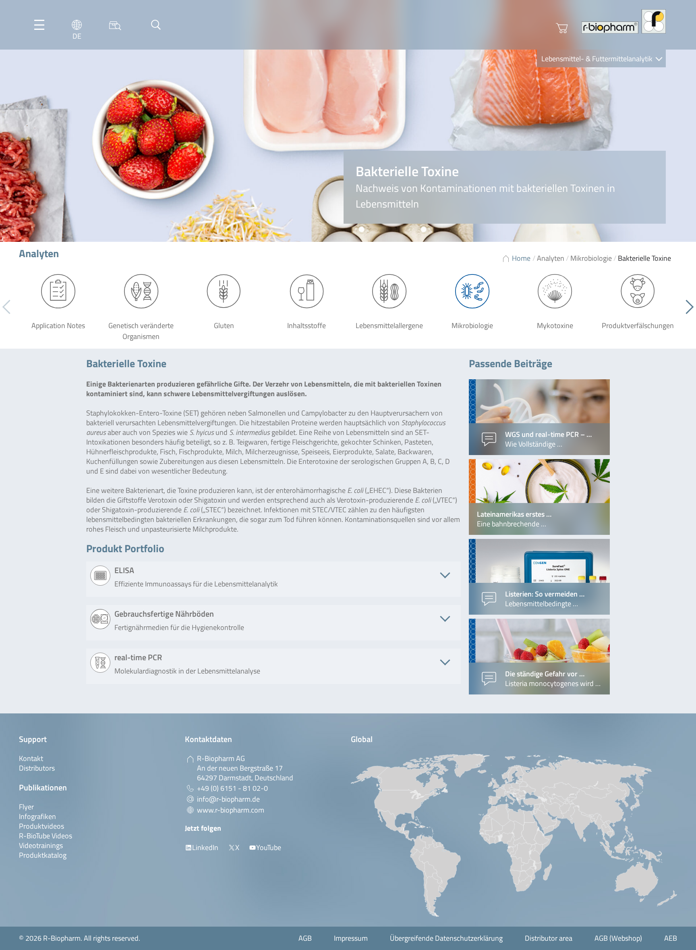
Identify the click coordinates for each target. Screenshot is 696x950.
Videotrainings (41, 845)
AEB (670, 938)
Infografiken (37, 816)
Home (521, 258)
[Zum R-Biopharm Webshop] (562, 28)
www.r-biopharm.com (230, 809)
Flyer (26, 806)
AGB (305, 938)
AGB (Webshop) (618, 938)
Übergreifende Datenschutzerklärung (446, 938)
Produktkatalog (42, 855)
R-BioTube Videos (45, 835)
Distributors (37, 768)
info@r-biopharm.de (228, 799)
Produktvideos (41, 826)
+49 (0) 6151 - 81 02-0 (232, 788)
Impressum (351, 938)
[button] (686, 307)
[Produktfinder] (115, 25)
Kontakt (31, 758)
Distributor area (548, 938)
